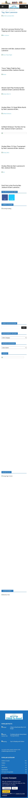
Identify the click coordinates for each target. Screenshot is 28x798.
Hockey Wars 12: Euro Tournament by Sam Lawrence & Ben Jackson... (13, 147)
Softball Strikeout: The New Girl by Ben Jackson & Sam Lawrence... (13, 128)
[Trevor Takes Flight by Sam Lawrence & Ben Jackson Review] (14, 60)
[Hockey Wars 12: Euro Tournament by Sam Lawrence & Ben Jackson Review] (14, 138)
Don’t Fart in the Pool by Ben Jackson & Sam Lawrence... (11, 186)
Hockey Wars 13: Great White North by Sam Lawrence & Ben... (13, 108)
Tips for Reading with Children (17, 741)
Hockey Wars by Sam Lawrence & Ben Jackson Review (12, 167)
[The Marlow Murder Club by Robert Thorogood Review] (5, 736)
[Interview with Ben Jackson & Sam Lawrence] (14, 41)
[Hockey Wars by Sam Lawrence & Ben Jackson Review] (14, 158)
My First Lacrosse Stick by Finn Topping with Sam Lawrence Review (13, 30)
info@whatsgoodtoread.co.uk (8, 751)
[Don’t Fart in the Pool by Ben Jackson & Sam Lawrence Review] (14, 177)
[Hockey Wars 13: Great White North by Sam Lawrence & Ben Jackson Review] (14, 99)
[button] (2, 7)
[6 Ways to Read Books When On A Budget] (5, 729)
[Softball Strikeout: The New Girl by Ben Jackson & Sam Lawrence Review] (14, 119)
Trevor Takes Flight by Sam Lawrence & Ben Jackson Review (12, 69)
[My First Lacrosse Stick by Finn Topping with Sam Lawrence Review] (14, 21)
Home (2, 10)
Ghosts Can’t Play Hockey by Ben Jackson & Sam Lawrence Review (13, 89)
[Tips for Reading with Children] (5, 743)
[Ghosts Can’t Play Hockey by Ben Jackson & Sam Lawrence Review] (14, 80)
